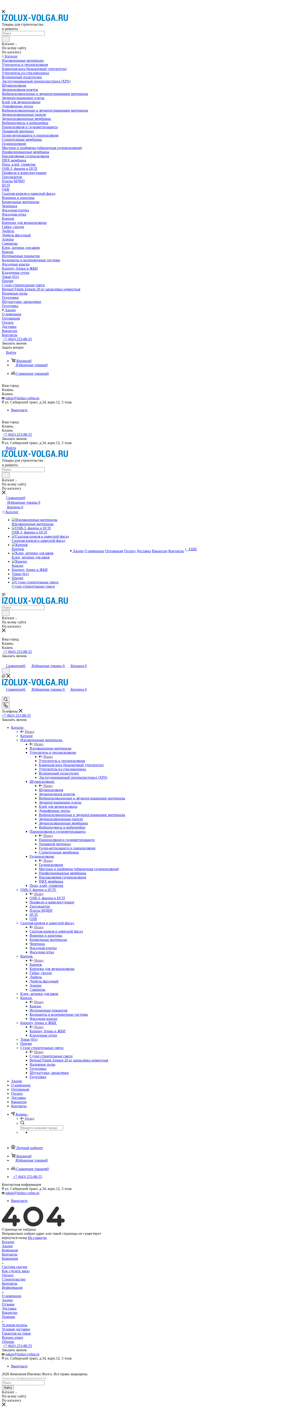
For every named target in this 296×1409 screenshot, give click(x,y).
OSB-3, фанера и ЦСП (47, 898)
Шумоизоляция (51, 790)
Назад (29, 732)
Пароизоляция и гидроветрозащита (67, 840)
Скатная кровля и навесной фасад (56, 931)
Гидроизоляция (51, 865)
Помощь (8, 1317)
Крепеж (36, 965)
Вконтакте (19, 410)
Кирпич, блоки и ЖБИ (47, 1031)
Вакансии (9, 1312)
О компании (11, 1296)
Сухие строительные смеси (51, 1056)
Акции (7, 1246)
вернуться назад (14, 1238)
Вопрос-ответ (12, 1337)
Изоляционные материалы (50, 748)
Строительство (13, 1279)
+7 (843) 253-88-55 (17, 339)
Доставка (9, 1308)
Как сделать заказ (15, 1271)
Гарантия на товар (16, 1333)
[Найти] (5, 39)
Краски (35, 1006)
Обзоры (8, 1342)
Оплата (7, 1275)
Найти (8, 1387)
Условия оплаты (14, 1325)
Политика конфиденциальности (24, 1378)
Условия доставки (16, 1329)
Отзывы (8, 1304)
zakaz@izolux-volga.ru (22, 398)
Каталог (26, 736)
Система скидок (14, 1267)
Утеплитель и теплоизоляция (62, 761)
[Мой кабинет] (4, 661)
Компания (10, 1250)
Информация (12, 1288)
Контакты (9, 1254)
